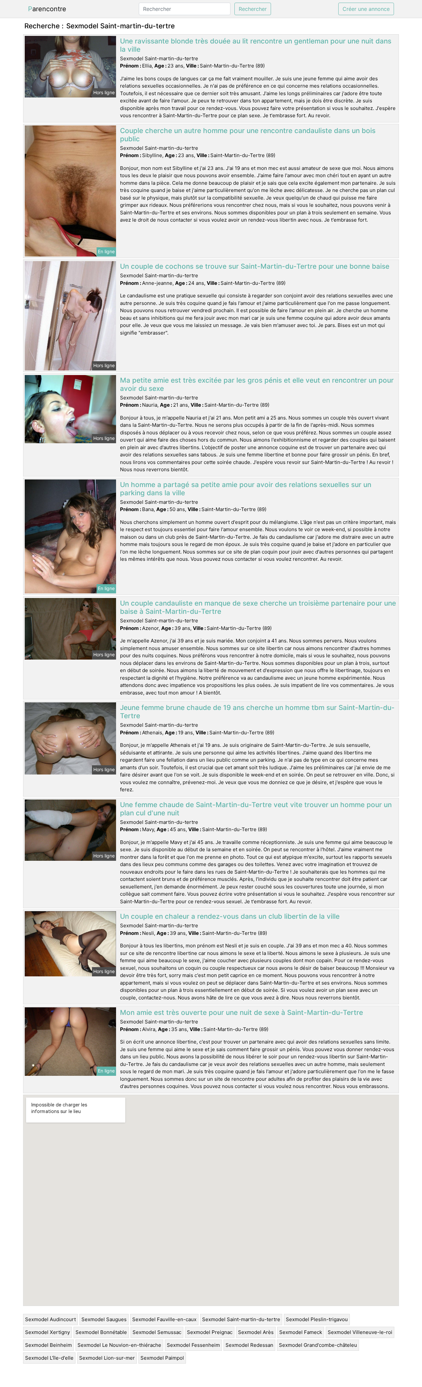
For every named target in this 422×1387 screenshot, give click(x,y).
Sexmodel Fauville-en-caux (164, 1319)
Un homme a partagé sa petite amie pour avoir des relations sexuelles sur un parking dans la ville (245, 488)
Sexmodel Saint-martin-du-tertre (241, 1319)
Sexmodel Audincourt (50, 1319)
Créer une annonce (366, 9)
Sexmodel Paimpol (162, 1358)
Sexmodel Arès (256, 1332)
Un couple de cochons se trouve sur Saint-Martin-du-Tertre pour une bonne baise (254, 266)
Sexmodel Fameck (300, 1332)
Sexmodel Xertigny (47, 1332)
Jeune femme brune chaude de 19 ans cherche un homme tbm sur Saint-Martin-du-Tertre (257, 711)
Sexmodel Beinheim (48, 1345)
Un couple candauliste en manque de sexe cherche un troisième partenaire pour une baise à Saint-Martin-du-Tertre (258, 607)
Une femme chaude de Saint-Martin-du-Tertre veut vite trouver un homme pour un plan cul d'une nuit (256, 809)
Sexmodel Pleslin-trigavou (317, 1319)
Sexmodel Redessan (249, 1345)
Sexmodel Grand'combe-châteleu (318, 1345)
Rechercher (253, 9)
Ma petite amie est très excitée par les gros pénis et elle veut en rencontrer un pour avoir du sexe (257, 384)
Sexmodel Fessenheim (193, 1345)
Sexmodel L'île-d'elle (49, 1358)
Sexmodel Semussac (157, 1332)
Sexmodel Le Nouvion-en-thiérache (119, 1345)
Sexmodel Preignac (209, 1332)
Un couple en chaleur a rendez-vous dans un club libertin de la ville (230, 916)
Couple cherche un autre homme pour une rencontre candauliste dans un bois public (248, 134)
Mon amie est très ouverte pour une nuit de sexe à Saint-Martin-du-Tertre (241, 1012)
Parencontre (47, 9)
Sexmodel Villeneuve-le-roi (360, 1332)
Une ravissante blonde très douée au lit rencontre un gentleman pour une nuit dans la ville (255, 45)
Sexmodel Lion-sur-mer (107, 1358)
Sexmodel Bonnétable (101, 1332)
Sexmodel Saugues (104, 1319)
